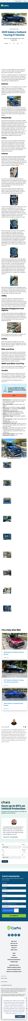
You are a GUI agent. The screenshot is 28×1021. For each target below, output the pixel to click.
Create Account (18, 1)
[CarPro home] (7, 5)
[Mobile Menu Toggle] (25, 5)
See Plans (5, 861)
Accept (20, 1016)
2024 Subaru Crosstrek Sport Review (13, 704)
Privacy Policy (19, 1013)
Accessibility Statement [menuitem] (6, 985)
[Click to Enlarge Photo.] (14, 483)
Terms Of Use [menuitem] (4, 981)
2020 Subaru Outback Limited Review (14, 653)
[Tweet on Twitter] (14, 43)
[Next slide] (25, 449)
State (3, 854)
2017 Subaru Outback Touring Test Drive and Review (14, 681)
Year (3, 849)
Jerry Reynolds (13, 38)
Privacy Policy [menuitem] (4, 978)
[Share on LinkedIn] (17, 43)
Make (3, 844)
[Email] (21, 43)
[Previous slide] (3, 449)
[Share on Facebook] (10, 43)
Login (25, 1)
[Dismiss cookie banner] (24, 998)
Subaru (16, 435)
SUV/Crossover (14, 29)
